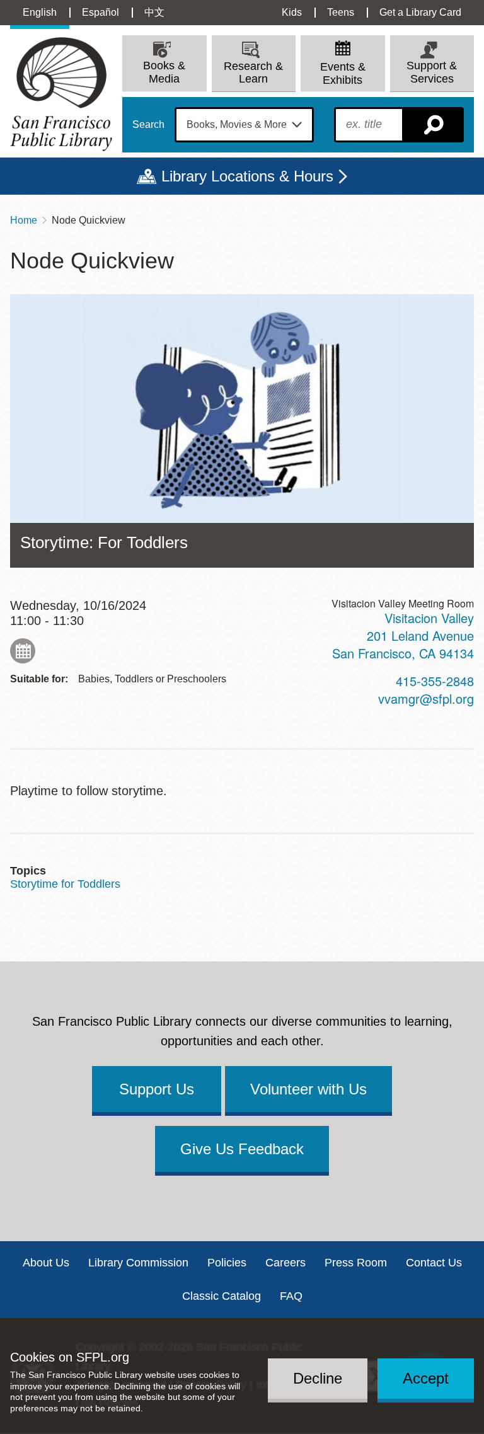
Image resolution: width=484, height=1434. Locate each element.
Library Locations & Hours (247, 176)
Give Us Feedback (242, 1148)
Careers (285, 1262)
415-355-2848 (435, 681)
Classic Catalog (221, 1296)
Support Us (156, 1089)
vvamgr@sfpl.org (426, 698)
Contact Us (434, 1262)
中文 (154, 12)
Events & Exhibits (343, 73)
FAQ (291, 1296)
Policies (226, 1262)
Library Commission (138, 1262)
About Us (46, 1262)
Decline (317, 1378)
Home (23, 220)
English (40, 12)
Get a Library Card (420, 12)
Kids (292, 12)
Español (100, 12)
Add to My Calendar (22, 650)
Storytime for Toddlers (65, 884)
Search (148, 125)
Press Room (356, 1262)
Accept (426, 1378)
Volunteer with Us (308, 1089)
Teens (340, 12)
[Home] (61, 94)
